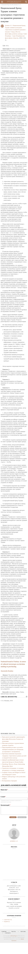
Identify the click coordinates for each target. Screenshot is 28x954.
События (3, 931)
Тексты (13, 931)
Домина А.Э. (17, 4)
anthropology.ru (13, 935)
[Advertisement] (14, 717)
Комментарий (5, 805)
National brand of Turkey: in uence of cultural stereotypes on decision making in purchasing (13, 664)
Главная (3, 4)
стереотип (6, 919)
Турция (6, 921)
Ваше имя (4, 789)
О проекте (7, 933)
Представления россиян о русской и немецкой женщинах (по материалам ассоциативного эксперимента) (12, 749)
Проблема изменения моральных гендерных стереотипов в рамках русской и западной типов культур (14, 756)
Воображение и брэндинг (9, 780)
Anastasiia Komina (7, 671)
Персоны (9, 4)
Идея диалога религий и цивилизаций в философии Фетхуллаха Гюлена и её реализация (13, 739)
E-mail (3, 796)
